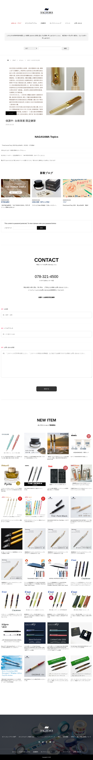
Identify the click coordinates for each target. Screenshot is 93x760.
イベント (67, 23)
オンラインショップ (55, 23)
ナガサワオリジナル (24, 752)
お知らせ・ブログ (16, 23)
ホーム (14, 752)
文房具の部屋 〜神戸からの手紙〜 (41, 202)
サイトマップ (66, 752)
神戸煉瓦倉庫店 (5, 202)
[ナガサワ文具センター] (46, 11)
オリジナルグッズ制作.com (26, 736)
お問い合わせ (78, 23)
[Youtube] (50, 742)
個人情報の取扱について (84, 736)
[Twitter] (43, 742)
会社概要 (65, 736)
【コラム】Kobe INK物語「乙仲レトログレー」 (44, 205)
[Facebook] (46, 742)
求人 (59, 736)
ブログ (64, 202)
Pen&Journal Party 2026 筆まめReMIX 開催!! (75, 205)
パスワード (8, 228)
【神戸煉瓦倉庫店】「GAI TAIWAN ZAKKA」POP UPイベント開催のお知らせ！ (15, 206)
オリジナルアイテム (31, 23)
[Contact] (54, 742)
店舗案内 (43, 23)
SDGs (72, 736)
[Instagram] (39, 742)
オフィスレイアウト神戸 (9, 736)
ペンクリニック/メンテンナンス (46, 736)
